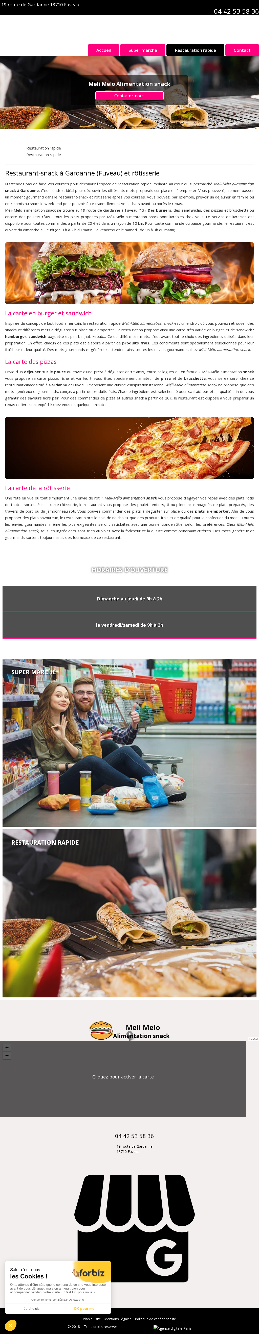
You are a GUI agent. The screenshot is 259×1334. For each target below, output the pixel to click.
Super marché (142, 50)
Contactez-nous (129, 95)
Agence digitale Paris (136, 1326)
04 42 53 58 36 (236, 10)
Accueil (103, 50)
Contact (242, 50)
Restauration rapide (195, 50)
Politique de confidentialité (155, 1319)
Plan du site (92, 1319)
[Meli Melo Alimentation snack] (129, 26)
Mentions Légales (118, 1319)
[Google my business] (135, 1292)
